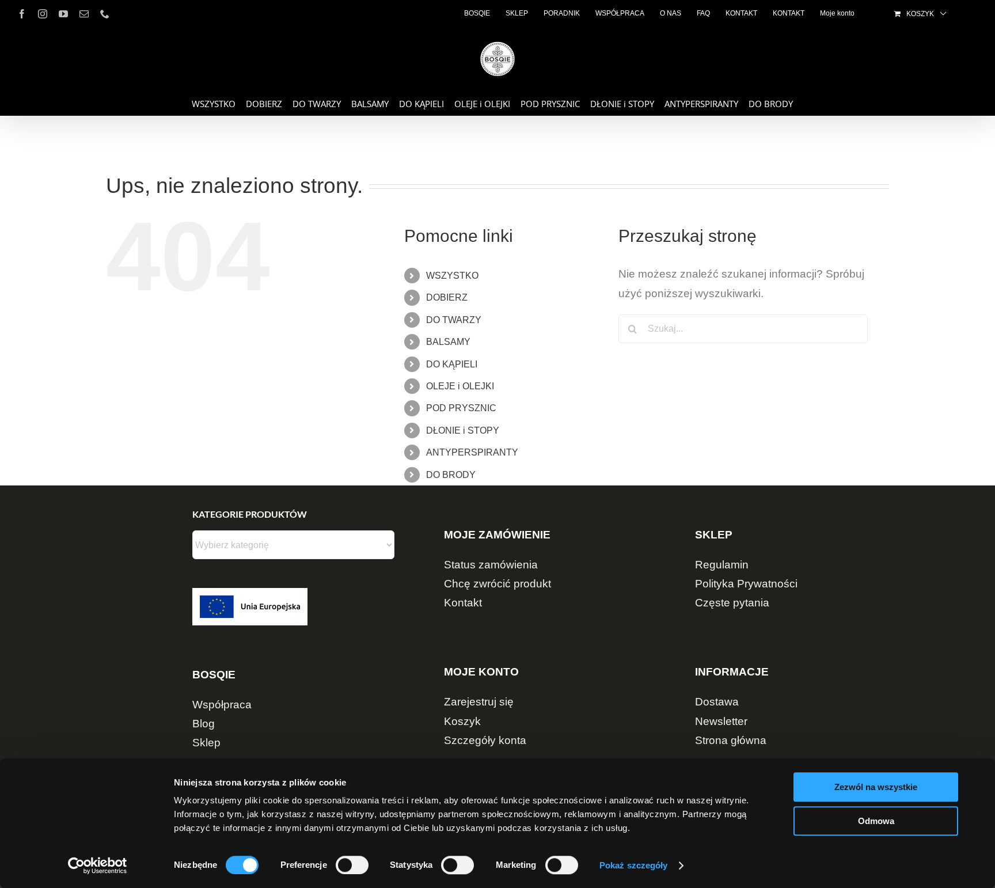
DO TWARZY (453, 320)
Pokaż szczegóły (633, 865)
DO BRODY (451, 475)
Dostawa (717, 702)
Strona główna (730, 740)
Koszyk (462, 721)
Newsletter (721, 721)
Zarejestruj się (479, 702)
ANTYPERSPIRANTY (472, 452)
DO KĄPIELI (451, 364)
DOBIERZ (447, 297)
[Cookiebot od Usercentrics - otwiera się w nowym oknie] (97, 865)
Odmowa (876, 821)
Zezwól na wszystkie (875, 787)
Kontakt (463, 603)
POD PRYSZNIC (461, 408)
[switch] (352, 865)
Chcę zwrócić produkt (497, 584)
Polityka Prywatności (746, 584)
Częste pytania (732, 603)
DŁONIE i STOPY (462, 430)
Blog (203, 724)
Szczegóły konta (485, 740)
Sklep (206, 743)
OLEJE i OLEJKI (460, 386)
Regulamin (722, 565)
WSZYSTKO (452, 275)
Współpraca (222, 705)
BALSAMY (448, 342)
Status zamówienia (491, 565)
